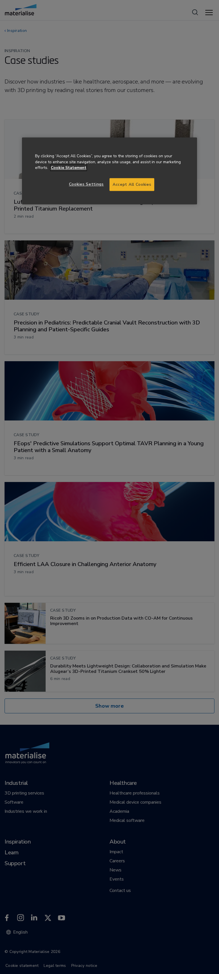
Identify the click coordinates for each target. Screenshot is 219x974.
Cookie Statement (68, 168)
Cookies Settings (86, 184)
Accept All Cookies (132, 184)
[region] (109, 171)
